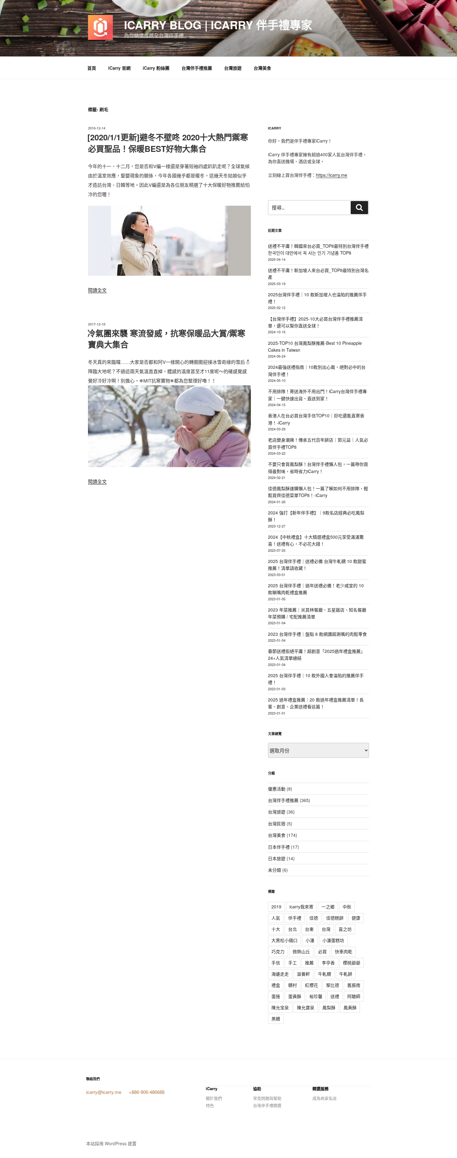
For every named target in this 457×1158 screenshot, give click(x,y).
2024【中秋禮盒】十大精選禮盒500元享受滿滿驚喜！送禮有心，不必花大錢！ (316, 540)
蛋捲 (275, 996)
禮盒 (275, 985)
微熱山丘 (301, 951)
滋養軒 (303, 974)
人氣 (275, 918)
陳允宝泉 (280, 1007)
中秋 (347, 906)
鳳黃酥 (350, 1007)
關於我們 (214, 1098)
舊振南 (353, 985)
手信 (275, 962)
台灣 (326, 929)
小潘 (310, 940)
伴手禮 (294, 918)
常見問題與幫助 (267, 1098)
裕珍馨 (315, 996)
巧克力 (277, 951)
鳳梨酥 (328, 1007)
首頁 (91, 68)
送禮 (334, 996)
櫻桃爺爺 (351, 962)
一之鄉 (328, 906)
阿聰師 (353, 996)
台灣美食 (262, 68)
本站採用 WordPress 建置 (111, 1143)
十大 (275, 929)
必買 (322, 951)
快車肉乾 (343, 951)
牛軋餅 (345, 974)
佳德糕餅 (335, 918)
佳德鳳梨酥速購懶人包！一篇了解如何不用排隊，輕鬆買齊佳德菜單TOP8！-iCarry (318, 491)
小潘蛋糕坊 (333, 940)
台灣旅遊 (233, 68)
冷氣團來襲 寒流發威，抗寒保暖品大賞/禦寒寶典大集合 (166, 338)
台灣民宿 (276, 823)
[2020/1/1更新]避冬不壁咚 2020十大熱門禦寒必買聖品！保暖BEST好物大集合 (167, 142)
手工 (292, 962)
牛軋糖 (324, 974)
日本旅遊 (276, 858)
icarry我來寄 (301, 906)
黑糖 (275, 1018)
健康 (356, 918)
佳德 (313, 918)
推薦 (309, 962)
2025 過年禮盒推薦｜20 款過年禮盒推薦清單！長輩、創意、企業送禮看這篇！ (316, 703)
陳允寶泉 (305, 1007)
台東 (309, 929)
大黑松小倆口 (284, 940)
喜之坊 (345, 929)
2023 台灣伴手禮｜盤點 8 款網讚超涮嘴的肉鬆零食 (317, 634)
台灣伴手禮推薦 (197, 68)
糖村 (292, 985)
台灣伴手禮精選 (267, 1105)
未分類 (274, 870)
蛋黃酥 (294, 996)
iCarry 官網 (119, 68)
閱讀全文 (97, 290)
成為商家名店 (324, 1098)
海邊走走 (280, 974)
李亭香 (328, 962)
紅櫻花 (311, 985)
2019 (276, 906)
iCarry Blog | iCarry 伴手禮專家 (218, 24)
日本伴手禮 (279, 847)
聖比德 (332, 985)
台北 (292, 929)
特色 (210, 1105)
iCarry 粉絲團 (156, 68)
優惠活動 (276, 788)
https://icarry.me (331, 175)
